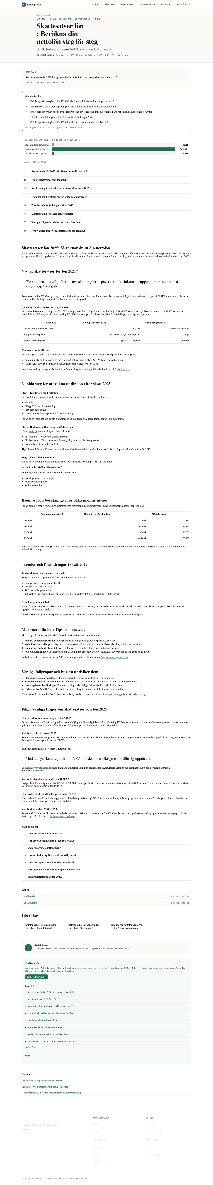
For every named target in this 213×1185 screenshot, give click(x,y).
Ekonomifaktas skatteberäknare (52, 449)
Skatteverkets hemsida (39, 767)
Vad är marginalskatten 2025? (44, 848)
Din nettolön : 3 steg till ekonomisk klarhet (42, 1080)
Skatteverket (123, 369)
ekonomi (45, 253)
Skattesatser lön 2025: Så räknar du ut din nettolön (59, 171)
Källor (27, 1056)
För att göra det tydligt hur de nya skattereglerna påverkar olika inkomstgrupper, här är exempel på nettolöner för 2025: (90, 111)
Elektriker (109, 4)
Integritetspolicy (153, 1132)
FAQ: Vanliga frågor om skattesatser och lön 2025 (58, 230)
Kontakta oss (152, 1140)
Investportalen (43, 609)
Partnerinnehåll (153, 1155)
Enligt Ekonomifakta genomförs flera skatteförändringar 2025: (61, 117)
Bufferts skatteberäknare (62, 816)
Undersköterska (147, 4)
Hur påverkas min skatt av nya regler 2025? (52, 840)
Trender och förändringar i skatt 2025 (52, 205)
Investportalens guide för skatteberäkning (124, 694)
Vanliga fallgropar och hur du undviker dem (56, 222)
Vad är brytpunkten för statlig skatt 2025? (51, 862)
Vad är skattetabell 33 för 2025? (45, 876)
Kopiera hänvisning (36, 977)
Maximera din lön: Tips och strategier (52, 213)
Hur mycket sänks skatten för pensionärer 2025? (55, 869)
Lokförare (165, 4)
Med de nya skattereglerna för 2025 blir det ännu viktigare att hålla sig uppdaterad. (71, 101)
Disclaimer (150, 1124)
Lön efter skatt (127, 4)
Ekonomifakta (35, 577)
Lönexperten (32, 4)
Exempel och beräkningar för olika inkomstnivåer (59, 197)
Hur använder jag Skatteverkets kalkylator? (52, 855)
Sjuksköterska (183, 4)
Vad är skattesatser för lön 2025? (49, 180)
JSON (35, 162)
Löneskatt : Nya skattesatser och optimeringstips (45, 1086)
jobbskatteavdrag (43, 586)
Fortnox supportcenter (116, 657)
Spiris (140, 614)
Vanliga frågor (31, 1047)
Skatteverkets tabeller (86, 449)
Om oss (149, 1147)
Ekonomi (95, 4)
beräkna (33, 431)
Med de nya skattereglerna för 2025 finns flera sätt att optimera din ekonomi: (69, 122)
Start (39, 15)
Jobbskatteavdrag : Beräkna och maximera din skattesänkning (51, 1092)
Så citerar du (120, 55)
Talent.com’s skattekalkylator (68, 546)
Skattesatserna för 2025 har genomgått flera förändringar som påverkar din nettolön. (72, 106)
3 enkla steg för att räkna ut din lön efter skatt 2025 (60, 188)
